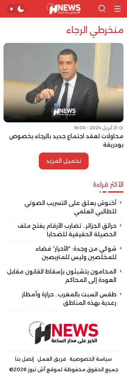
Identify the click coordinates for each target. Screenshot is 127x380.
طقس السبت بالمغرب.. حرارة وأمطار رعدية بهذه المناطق (69, 298)
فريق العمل (51, 359)
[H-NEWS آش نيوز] (64, 9)
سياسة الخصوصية (90, 359)
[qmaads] (63, 332)
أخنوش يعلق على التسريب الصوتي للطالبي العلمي (70, 207)
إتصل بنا (24, 359)
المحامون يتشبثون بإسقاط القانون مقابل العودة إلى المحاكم (61, 275)
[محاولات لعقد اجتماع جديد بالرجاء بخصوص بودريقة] (63, 96)
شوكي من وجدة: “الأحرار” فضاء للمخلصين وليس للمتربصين (76, 252)
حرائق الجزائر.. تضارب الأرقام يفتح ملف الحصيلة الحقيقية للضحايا (67, 230)
